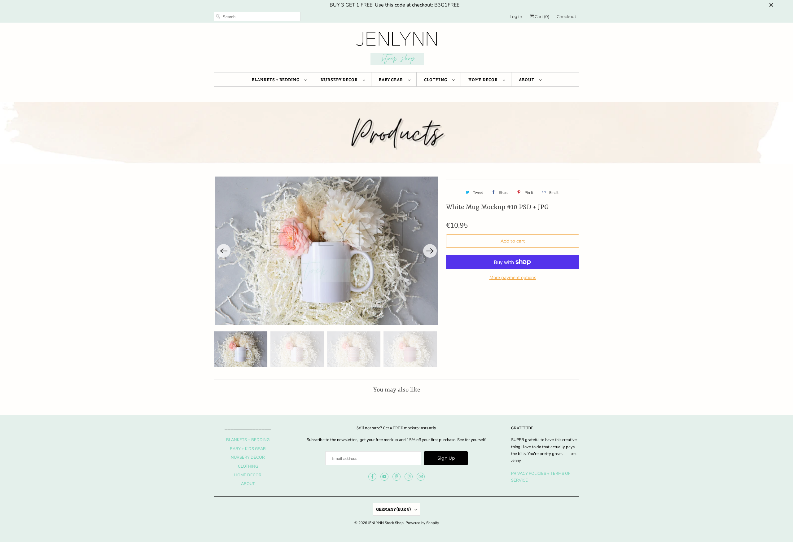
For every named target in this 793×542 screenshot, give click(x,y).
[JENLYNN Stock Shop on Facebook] (372, 477)
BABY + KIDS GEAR (248, 449)
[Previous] (223, 251)
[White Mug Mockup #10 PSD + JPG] (326, 251)
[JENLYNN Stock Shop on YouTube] (384, 477)
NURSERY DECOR (340, 79)
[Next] (430, 251)
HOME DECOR (484, 79)
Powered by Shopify (422, 522)
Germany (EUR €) (393, 509)
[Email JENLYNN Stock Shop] (421, 477)
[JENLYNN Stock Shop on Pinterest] (396, 477)
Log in (516, 16)
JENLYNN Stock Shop (386, 522)
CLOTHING (436, 79)
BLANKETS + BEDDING (276, 79)
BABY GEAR (392, 79)
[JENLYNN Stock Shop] (396, 49)
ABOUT (527, 79)
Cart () (541, 16)
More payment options (512, 277)
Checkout (566, 16)
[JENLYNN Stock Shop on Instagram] (409, 477)
